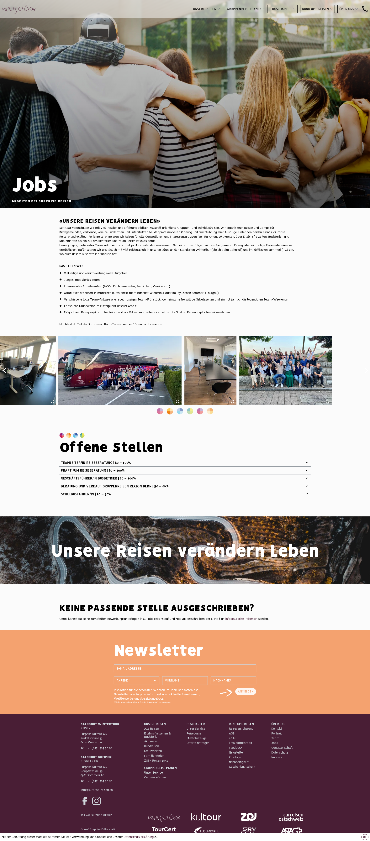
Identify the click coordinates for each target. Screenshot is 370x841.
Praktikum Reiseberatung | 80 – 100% (93, 470)
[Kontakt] (364, 9)
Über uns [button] (346, 9)
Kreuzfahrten (153, 751)
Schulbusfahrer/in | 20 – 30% (86, 494)
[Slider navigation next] (366, 370)
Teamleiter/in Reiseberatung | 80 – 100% (96, 462)
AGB (232, 733)
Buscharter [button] (282, 9)
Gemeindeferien (155, 777)
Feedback (235, 747)
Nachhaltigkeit (239, 762)
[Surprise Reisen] (163, 816)
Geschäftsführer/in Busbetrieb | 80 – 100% (98, 478)
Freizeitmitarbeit (240, 742)
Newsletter (236, 752)
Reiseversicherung (241, 728)
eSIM (232, 738)
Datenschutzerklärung (157, 702)
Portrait (276, 733)
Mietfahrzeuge (197, 738)
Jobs (274, 742)
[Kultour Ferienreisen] (206, 817)
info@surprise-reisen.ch (241, 618)
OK (365, 836)
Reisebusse (194, 733)
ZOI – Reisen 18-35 (156, 760)
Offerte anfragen (198, 742)
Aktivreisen (151, 741)
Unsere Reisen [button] (204, 9)
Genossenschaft (282, 747)
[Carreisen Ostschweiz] (291, 817)
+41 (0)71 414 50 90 (99, 781)
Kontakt (276, 728)
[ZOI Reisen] (248, 817)
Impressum (278, 757)
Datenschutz (279, 752)
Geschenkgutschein (242, 766)
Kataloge (235, 757)
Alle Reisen (151, 728)
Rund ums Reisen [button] (315, 9)
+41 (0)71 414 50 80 (99, 748)
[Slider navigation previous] (4, 370)
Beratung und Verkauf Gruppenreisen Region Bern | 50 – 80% (115, 486)
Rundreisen (151, 746)
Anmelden (246, 691)
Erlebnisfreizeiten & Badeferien (157, 735)
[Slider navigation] (160, 411)
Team (275, 738)
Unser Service (153, 772)
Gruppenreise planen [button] (244, 9)
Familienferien (154, 755)
